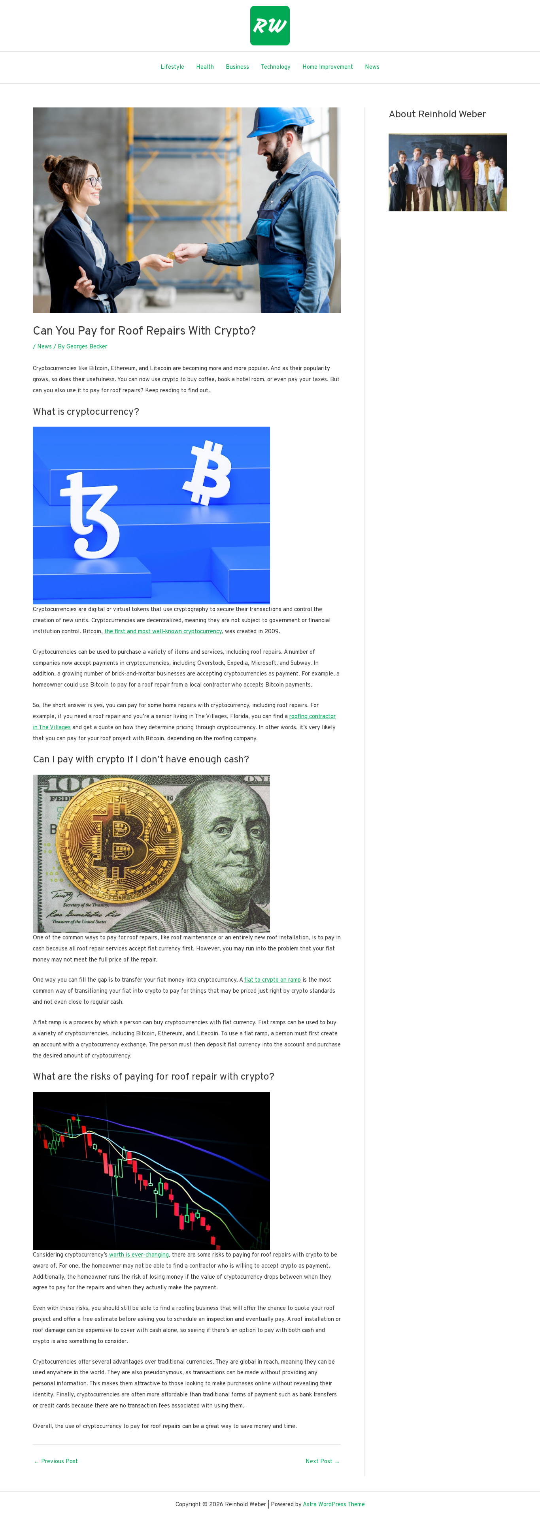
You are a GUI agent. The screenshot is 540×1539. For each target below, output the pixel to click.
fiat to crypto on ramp (272, 980)
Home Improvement (327, 67)
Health (205, 67)
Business (237, 67)
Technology (276, 67)
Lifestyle (172, 67)
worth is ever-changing (139, 1255)
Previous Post (56, 1462)
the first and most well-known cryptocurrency (163, 632)
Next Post (323, 1462)
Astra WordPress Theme (334, 1505)
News (372, 67)
